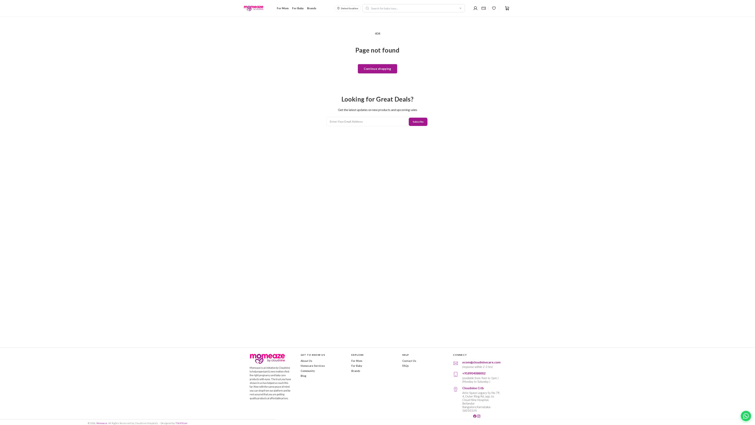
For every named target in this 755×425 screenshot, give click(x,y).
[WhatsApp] (746, 416)
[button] (282, 8)
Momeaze (102, 423)
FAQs (405, 365)
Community (308, 370)
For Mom (356, 360)
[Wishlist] (494, 8)
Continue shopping (377, 68)
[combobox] (414, 8)
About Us (306, 360)
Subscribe (418, 121)
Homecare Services (313, 365)
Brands (355, 370)
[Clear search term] (460, 8)
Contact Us (409, 360)
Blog (303, 375)
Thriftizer (181, 423)
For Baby (356, 365)
